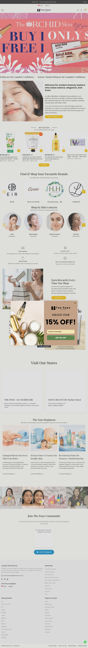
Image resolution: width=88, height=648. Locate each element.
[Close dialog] (75, 303)
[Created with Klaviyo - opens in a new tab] (44, 346)
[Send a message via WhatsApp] (85, 642)
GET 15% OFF (60, 338)
